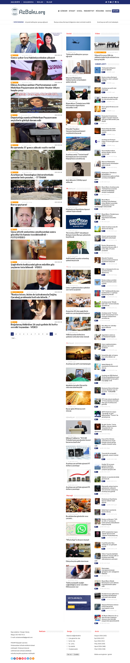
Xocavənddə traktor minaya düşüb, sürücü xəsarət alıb (109, 152)
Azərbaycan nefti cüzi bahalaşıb (99, 22)
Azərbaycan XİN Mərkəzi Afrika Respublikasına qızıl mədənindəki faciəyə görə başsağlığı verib (110, 378)
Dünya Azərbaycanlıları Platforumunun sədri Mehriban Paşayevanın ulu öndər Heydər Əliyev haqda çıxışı (35, 87)
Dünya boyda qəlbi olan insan (77, 561)
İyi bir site (71, 641)
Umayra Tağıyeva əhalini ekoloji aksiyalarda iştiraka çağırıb (107, 58)
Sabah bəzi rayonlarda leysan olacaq (109, 511)
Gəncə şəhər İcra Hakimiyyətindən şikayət (33, 57)
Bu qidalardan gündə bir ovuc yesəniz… (77, 517)
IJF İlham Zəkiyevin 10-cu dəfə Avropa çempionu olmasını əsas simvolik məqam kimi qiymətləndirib (110, 618)
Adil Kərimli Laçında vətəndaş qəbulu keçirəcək (77, 259)
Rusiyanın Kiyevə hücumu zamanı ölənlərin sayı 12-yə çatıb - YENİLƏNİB (110, 389)
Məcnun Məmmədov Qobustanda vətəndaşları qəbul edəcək (76, 80)
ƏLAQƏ (49, 2)
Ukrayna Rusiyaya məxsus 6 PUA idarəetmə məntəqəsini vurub (110, 606)
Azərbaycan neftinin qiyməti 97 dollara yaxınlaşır (78, 464)
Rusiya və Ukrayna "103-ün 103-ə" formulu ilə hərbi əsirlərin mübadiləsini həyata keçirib (110, 521)
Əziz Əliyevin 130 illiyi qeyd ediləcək (76, 181)
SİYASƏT (72, 11)
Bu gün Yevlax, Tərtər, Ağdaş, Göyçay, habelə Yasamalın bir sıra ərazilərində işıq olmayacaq (105, 428)
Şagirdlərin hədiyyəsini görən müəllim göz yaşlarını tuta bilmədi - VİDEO (32, 266)
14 (56, 334)
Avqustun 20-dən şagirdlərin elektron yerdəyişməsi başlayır (78, 312)
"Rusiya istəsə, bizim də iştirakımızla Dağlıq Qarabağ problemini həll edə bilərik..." (33, 296)
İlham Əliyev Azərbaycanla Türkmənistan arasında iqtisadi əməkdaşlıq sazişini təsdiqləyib (110, 189)
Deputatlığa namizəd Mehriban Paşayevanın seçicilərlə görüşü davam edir (34, 119)
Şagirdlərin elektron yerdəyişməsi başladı (108, 335)
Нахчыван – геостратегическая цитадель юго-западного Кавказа (110, 570)
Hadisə (14, 322)
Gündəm (15, 55)
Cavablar (76, 654)
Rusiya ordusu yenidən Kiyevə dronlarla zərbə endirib (109, 281)
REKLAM (40, 2)
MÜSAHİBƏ (100, 11)
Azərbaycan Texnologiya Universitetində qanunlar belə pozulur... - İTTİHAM (32, 176)
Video (108, 52)
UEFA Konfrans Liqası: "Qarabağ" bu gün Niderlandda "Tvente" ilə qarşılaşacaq (110, 414)
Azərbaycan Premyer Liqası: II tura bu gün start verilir (110, 141)
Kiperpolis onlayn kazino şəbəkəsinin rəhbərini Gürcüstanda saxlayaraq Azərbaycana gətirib (110, 488)
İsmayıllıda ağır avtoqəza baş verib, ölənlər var (110, 356)
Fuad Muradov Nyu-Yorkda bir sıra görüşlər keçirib (109, 544)
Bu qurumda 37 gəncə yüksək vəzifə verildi (33, 147)
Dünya (14, 229)
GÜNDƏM (63, 11)
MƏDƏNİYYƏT (89, 11)
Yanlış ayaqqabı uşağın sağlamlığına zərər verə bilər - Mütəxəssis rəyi (77, 585)
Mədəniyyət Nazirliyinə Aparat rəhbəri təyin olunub (78, 210)
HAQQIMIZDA (28, 2)
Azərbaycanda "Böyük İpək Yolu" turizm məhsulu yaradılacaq (110, 303)
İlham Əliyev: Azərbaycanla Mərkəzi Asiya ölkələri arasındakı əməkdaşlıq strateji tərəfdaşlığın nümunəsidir (106, 203)
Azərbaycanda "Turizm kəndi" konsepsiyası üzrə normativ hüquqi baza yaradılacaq (77, 156)
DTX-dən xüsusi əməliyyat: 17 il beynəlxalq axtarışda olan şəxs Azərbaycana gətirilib (110, 401)
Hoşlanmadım (73, 649)
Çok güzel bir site (74, 638)
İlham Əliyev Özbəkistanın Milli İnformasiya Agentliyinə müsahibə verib (78, 105)
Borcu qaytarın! (19, 204)
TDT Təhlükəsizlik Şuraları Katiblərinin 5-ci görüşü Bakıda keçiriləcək (110, 292)
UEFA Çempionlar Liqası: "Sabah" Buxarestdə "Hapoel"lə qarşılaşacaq (110, 533)
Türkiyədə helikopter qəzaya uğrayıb (27, 22)
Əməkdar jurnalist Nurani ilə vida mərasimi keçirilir (76, 386)
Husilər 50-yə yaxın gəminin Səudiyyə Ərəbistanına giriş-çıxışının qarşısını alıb (109, 466)
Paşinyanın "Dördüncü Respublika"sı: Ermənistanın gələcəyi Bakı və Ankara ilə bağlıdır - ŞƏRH (107, 176)
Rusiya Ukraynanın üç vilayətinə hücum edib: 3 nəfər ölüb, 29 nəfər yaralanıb (110, 247)
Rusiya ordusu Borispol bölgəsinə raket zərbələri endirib (64, 22)
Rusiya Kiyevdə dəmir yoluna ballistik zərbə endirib (109, 130)
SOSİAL (79, 11)
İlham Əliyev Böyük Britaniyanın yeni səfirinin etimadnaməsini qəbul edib (110, 583)
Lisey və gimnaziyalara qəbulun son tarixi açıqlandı (78, 289)
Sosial (103, 52)
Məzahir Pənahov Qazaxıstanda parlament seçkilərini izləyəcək (75, 131)
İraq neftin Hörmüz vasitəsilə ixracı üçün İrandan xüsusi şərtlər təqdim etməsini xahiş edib (105, 442)
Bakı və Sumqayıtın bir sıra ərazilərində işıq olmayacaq (110, 270)
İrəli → (14, 338)
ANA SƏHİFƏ (15, 2)
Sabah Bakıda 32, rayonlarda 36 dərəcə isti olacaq (110, 366)
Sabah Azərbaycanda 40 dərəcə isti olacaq (109, 227)
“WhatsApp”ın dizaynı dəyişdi (77, 540)
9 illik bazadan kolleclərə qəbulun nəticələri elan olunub (77, 336)
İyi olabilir (71, 646)
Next (116, 43)
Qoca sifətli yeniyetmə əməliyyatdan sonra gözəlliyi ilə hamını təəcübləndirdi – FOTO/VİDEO (33, 234)
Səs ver (69, 654)
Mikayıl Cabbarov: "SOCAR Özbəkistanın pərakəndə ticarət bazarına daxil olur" (78, 440)
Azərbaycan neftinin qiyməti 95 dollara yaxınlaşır (78, 488)
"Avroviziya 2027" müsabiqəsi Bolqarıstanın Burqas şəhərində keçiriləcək (78, 235)
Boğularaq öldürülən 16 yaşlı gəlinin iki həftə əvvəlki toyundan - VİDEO (34, 326)
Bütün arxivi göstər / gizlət (103, 654)
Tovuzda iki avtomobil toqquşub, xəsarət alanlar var (110, 455)
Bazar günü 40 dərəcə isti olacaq (75, 410)
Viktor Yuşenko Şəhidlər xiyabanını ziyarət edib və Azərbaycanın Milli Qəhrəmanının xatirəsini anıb (106, 557)
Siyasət (15, 115)
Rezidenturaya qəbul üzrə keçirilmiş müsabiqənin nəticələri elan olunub (110, 595)
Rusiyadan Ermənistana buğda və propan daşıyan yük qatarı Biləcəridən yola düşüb (110, 118)
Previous (96, 43)
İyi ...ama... (71, 643)
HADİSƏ (108, 11)
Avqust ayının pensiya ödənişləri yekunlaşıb (109, 237)
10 (47, 334)
